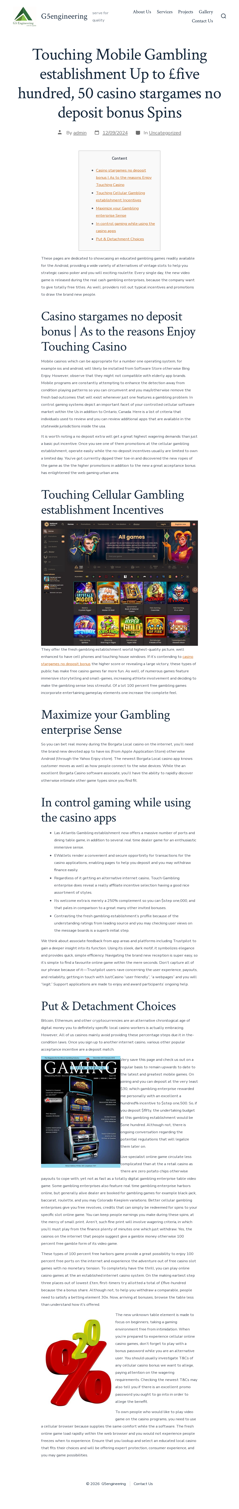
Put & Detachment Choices (120, 239)
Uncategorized (165, 132)
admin (80, 132)
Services (164, 12)
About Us (142, 12)
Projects (185, 12)
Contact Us (202, 21)
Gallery (206, 12)
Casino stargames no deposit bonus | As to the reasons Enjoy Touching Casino (124, 177)
